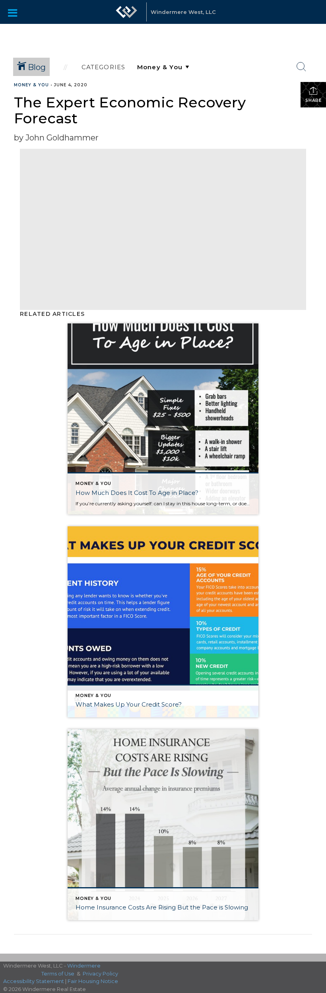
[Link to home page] (126, 16)
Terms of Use (57, 973)
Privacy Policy (100, 973)
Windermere (84, 965)
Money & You (31, 85)
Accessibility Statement (33, 981)
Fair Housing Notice (93, 981)
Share (313, 100)
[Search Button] (301, 67)
